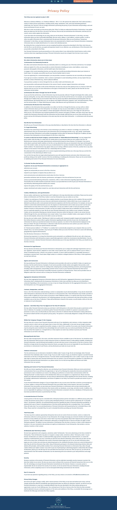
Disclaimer (67, 507)
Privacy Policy (50, 507)
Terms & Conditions (59, 507)
